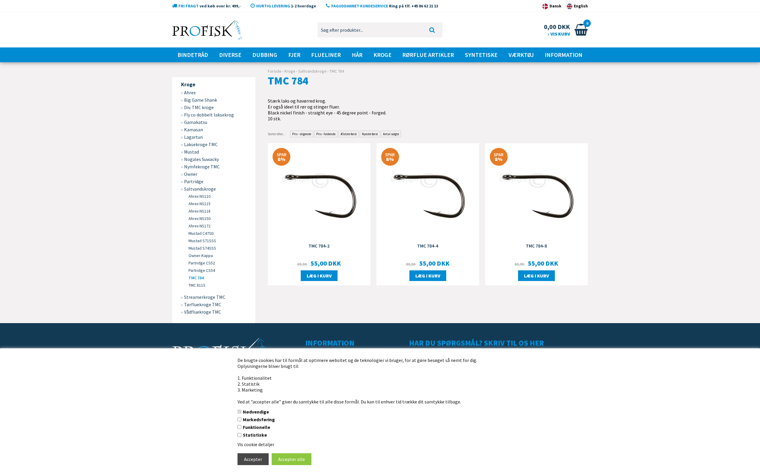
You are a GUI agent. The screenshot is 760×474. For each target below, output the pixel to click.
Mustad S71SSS (202, 240)
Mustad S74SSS (202, 248)
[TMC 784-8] (536, 193)
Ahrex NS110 (199, 196)
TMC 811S (197, 285)
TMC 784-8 (536, 246)
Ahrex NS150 (199, 218)
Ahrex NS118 (199, 211)
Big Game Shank (200, 100)
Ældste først (349, 134)
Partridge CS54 (202, 270)
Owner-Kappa (201, 255)
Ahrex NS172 (199, 226)
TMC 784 (196, 277)
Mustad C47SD (201, 233)
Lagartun (193, 137)
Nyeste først (370, 134)
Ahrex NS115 (199, 203)
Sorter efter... (276, 134)
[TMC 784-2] (319, 193)
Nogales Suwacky (201, 159)
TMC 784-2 (319, 246)
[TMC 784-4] (428, 193)
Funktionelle (256, 427)
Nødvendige (256, 412)
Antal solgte (391, 134)
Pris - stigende (301, 134)
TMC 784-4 (427, 246)
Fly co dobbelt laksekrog (209, 115)
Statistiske (255, 435)
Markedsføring (259, 419)
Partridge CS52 (202, 263)
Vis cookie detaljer (256, 444)
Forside (274, 71)
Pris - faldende (325, 134)
